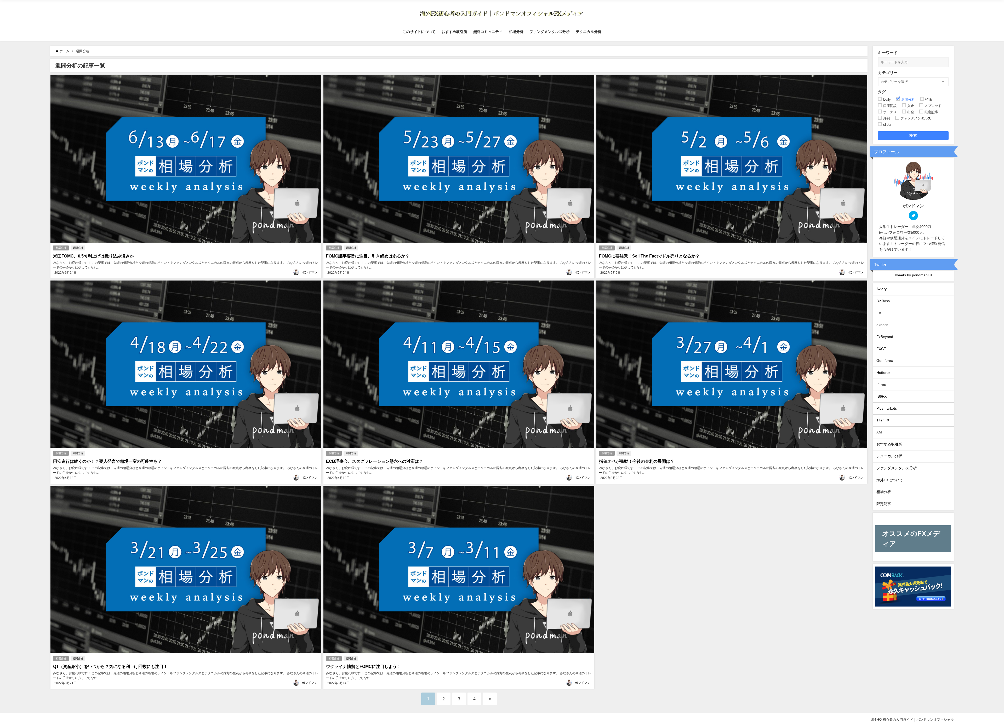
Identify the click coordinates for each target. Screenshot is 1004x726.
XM (879, 432)
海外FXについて (889, 480)
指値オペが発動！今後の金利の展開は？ (636, 461)
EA (878, 313)
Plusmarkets (886, 408)
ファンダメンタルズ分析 (549, 31)
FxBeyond (884, 337)
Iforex (881, 384)
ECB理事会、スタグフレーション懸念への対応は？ (374, 461)
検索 (913, 135)
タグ (882, 92)
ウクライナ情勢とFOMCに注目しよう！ (363, 666)
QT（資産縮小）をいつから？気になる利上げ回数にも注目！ (110, 666)
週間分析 (78, 248)
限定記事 (883, 504)
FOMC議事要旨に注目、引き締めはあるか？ (367, 256)
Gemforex (884, 360)
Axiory (881, 289)
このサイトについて (419, 31)
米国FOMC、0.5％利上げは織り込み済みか (93, 256)
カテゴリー (888, 73)
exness (882, 325)
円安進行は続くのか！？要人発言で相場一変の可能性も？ (107, 461)
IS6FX (881, 396)
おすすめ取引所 (454, 31)
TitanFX (882, 420)
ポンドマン (309, 272)
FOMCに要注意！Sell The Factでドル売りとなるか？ (649, 256)
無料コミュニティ (488, 31)
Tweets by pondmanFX (913, 275)
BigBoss (883, 301)
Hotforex (883, 372)
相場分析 (516, 31)
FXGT (881, 349)
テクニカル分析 (588, 31)
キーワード (888, 53)
